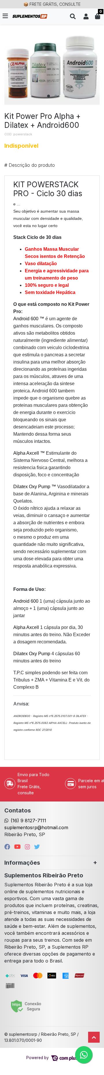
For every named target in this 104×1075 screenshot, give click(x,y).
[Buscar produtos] (72, 16)
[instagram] (28, 846)
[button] (86, 16)
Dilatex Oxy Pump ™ (34, 486)
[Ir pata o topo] (94, 1037)
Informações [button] (22, 862)
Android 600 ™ (28, 318)
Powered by (38, 1057)
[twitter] (37, 846)
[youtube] (18, 846)
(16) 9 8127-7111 (28, 820)
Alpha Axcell (26, 627)
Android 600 (26, 601)
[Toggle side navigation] (5, 16)
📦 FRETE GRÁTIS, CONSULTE (52, 4)
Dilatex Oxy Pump (32, 653)
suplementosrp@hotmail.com (36, 827)
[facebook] (8, 846)
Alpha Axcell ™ (29, 453)
